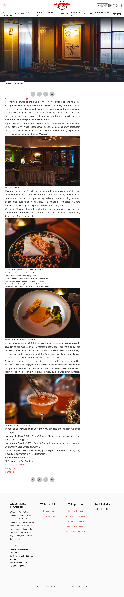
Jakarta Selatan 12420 (18, 563)
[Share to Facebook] (33, 479)
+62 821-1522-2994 (20, 566)
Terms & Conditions (48, 516)
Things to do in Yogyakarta (75, 532)
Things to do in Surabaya (75, 526)
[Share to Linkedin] (45, 479)
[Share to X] (39, 479)
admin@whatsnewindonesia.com (22, 573)
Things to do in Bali (75, 511)
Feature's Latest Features (15, 83)
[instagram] (102, 509)
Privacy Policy (48, 511)
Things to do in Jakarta (75, 521)
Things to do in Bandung (75, 516)
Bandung (9, 472)
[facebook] (98, 509)
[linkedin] (106, 509)
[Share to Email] (52, 479)
